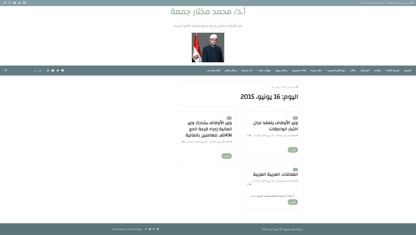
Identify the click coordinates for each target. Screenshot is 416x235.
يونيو (277, 87)
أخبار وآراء (364, 70)
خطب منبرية (316, 70)
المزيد (293, 149)
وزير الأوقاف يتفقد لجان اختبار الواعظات (275, 126)
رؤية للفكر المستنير (336, 70)
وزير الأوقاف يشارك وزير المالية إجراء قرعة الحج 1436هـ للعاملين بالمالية (209, 129)
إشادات (377, 70)
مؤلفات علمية (265, 70)
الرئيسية (407, 70)
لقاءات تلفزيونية (299, 70)
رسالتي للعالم (231, 70)
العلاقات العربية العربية (275, 174)
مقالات (353, 70)
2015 (283, 87)
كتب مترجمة (246, 70)
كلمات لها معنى (213, 70)
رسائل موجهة (281, 70)
